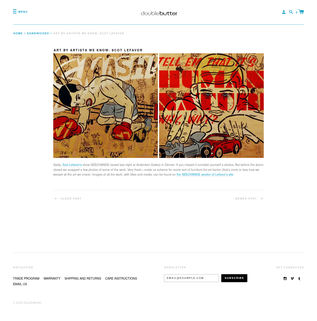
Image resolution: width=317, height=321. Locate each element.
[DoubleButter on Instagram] (285, 278)
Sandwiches (38, 33)
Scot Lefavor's (72, 164)
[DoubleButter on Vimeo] (292, 278)
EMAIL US (20, 284)
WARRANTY (52, 278)
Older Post (71, 198)
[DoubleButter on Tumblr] (299, 278)
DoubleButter (33, 302)
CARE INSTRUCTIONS (121, 278)
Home (18, 33)
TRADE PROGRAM (26, 278)
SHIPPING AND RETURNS (82, 278)
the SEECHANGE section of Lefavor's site (205, 174)
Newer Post (246, 198)
